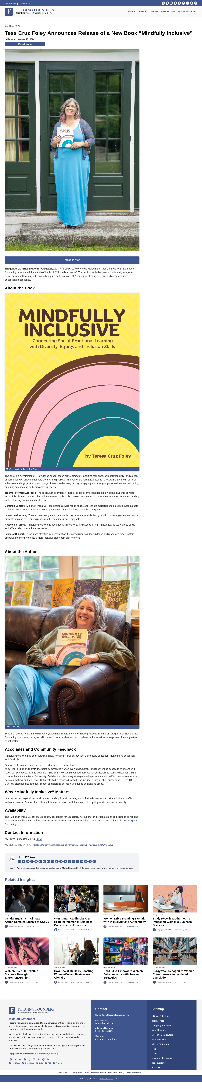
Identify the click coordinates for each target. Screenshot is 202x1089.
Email (39, 838)
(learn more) (52, 1054)
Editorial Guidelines (160, 1016)
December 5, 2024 (33, 982)
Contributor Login (10, 3)
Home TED (156, 1067)
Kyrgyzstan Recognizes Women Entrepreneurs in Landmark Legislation (173, 974)
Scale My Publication (106, 1079)
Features (154, 12)
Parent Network (159, 1039)
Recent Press (158, 1020)
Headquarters (158, 1063)
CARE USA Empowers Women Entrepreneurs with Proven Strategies (123, 974)
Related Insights (20, 879)
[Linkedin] (183, 3)
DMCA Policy (63, 1072)
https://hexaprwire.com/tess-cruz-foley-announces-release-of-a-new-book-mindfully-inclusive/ (75, 845)
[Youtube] (171, 3)
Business (57, 915)
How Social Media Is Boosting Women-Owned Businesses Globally (73, 974)
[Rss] (195, 3)
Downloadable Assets (162, 1058)
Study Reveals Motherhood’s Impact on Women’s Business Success (172, 922)
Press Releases (168, 12)
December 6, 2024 (132, 926)
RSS (120, 1072)
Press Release (25, 44)
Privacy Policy (77, 1072)
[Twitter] (167, 3)
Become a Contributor (187, 12)
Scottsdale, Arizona (104, 1023)
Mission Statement (161, 1044)
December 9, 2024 (33, 926)
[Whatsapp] (187, 3)
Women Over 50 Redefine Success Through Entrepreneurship (21, 974)
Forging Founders (36, 1009)
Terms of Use (25, 3)
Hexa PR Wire (27, 857)
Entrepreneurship (10, 915)
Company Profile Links (162, 1025)
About (130, 12)
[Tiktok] (179, 3)
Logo (154, 1049)
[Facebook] (163, 3)
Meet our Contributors (162, 1035)
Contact (99, 1036)
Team (141, 12)
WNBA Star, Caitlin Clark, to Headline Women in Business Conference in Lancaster (73, 922)
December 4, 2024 (132, 982)
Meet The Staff (159, 1030)
